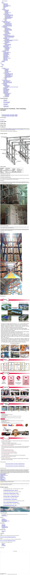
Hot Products (3, 543)
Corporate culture (5, 3)
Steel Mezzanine (2, 479)
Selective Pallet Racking (8, 44)
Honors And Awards (4, 520)
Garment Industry (5, 55)
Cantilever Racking (5, 90)
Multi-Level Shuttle (14, 129)
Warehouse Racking (2, 480)
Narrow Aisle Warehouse (20, 129)
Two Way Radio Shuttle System (9, 73)
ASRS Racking (7, 39)
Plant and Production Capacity (7, 5)
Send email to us (2, 119)
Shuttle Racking (7, 31)
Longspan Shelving (7, 48)
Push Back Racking (5, 46)
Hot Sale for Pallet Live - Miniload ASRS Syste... (11, 496)
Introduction (3, 518)
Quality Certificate (5, 6)
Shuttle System (4, 9)
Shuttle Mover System (7, 16)
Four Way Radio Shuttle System (9, 15)
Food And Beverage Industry (7, 52)
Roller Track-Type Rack (8, 28)
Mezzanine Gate (2, 476)
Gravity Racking (7, 32)
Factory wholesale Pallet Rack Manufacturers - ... (11, 502)
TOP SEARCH (4, 545)
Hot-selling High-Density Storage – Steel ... (10, 505)
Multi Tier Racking (5, 87)
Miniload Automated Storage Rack (9, 37)
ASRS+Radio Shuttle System (8, 17)
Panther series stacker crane (8, 23)
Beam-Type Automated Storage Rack (9, 35)
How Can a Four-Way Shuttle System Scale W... (8, 540)
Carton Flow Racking (6, 45)
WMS (5, 20)
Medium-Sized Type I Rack (8, 29)
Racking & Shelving (4, 26)
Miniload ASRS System (8, 18)
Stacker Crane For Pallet (6, 22)
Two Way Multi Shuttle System (9, 75)
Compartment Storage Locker (4, 475)
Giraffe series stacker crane (8, 24)
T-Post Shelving (7, 95)
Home (2, 2)
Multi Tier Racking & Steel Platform (7, 40)
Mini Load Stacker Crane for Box (7, 82)
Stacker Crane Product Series (7, 80)
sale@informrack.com (4, 515)
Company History (5, 4)
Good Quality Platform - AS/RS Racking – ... (10, 499)
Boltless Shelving (7, 47)
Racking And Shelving (9, 129)
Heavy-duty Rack (5, 34)
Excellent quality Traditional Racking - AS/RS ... (11, 493)
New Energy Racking (6, 50)
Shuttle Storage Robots (6, 68)
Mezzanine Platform (2, 477)
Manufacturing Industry (6, 56)
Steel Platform (6, 42)
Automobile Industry (6, 53)
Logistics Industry (5, 59)
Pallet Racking (5, 43)
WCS (5, 19)
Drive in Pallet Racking (8, 33)
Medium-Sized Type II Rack (8, 30)
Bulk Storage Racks (2, 474)
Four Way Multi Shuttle (5, 526)
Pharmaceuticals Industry (6, 54)
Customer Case (4, 51)
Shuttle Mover (7, 10)
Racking (3, 531)
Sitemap (3, 544)
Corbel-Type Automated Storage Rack (9, 36)
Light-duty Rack (5, 27)
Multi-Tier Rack (7, 41)
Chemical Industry (5, 60)
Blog (4, 8)
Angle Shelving (7, 49)
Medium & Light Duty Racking (7, 93)
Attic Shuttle (6, 13)
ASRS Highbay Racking (6, 38)
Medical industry (5, 57)
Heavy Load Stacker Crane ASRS (7, 25)
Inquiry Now (2, 511)
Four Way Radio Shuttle (8, 12)
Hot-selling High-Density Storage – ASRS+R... (10, 490)
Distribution (3, 61)
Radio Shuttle (6, 11)
